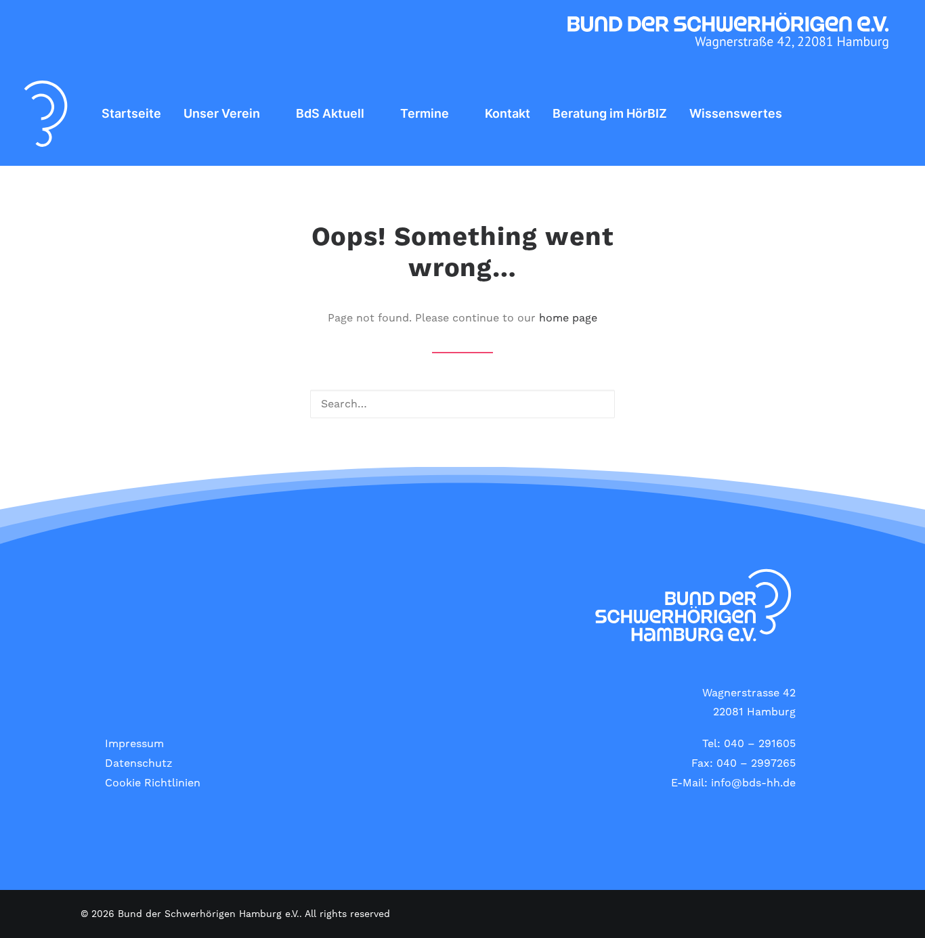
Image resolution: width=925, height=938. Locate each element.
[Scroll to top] (898, 911)
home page (568, 318)
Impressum (134, 744)
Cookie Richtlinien (152, 783)
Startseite (131, 113)
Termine (424, 113)
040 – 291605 (760, 744)
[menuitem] (131, 114)
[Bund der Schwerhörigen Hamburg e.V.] (46, 114)
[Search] (462, 404)
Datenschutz (139, 763)
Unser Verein (222, 113)
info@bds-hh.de (753, 783)
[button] (889, 114)
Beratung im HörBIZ (610, 113)
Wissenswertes (735, 113)
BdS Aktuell (330, 113)
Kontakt (507, 113)
